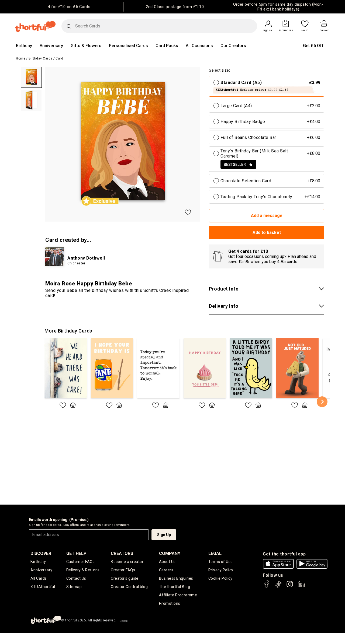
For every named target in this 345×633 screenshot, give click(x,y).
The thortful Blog (174, 587)
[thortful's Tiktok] (278, 586)
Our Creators (233, 45)
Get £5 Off (313, 45)
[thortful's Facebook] (267, 586)
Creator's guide (125, 578)
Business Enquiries (176, 578)
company (169, 553)
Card (59, 58)
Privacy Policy (220, 570)
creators (122, 553)
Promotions (169, 603)
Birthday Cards (41, 58)
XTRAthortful (42, 587)
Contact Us (76, 578)
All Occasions (199, 45)
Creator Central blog (129, 587)
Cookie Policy (220, 578)
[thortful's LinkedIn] (301, 586)
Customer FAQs (80, 561)
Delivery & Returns (83, 570)
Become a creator (127, 561)
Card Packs (167, 45)
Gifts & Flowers (86, 45)
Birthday (24, 45)
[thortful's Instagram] (290, 586)
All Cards (38, 578)
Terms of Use (220, 561)
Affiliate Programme (178, 595)
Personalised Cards (128, 45)
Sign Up (164, 535)
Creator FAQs (123, 570)
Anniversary (51, 45)
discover (40, 553)
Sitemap (74, 587)
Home (20, 58)
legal (215, 553)
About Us (167, 561)
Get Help (76, 553)
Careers (166, 570)
